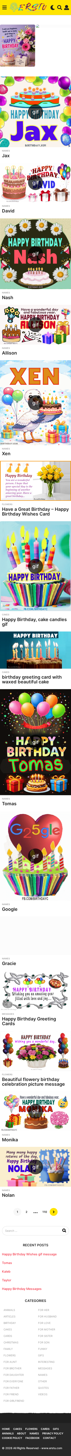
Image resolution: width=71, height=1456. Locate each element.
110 (44, 1211)
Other (42, 1381)
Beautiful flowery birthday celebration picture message (33, 1082)
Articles (9, 1316)
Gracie (9, 963)
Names (6, 151)
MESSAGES (8, 1014)
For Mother (46, 1329)
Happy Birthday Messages (22, 1289)
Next (54, 1212)
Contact (49, 1437)
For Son (44, 1342)
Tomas (9, 803)
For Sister (45, 1335)
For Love (44, 1323)
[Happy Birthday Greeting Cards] (35, 990)
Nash (7, 297)
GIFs (41, 1355)
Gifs (56, 1428)
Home (6, 1428)
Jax (6, 155)
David (8, 211)
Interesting (46, 1361)
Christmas (11, 1342)
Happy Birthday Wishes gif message (29, 1254)
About (21, 1433)
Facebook (32, 1437)
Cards (8, 1335)
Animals (9, 1310)
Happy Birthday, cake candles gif (34, 622)
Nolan (8, 1195)
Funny (42, 1348)
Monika (10, 1140)
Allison (9, 353)
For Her (43, 1310)
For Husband (47, 1316)
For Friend (11, 1394)
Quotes (43, 1387)
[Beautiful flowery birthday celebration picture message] (35, 1051)
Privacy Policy (52, 1433)
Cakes (5, 614)
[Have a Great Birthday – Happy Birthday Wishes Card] (35, 481)
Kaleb (6, 1271)
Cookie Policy (12, 1437)
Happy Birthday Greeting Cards (29, 1021)
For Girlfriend (14, 1400)
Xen (6, 453)
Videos (42, 1394)
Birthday (10, 1323)
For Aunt (10, 1361)
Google (10, 909)
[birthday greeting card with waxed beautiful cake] (35, 649)
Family (8, 1348)
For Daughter (14, 1374)
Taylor (6, 1280)
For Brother (12, 1368)
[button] (4, 7)
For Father (11, 1387)
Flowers (7, 504)
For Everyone (13, 1381)
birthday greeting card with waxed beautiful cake (32, 679)
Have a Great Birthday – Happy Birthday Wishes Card (35, 511)
